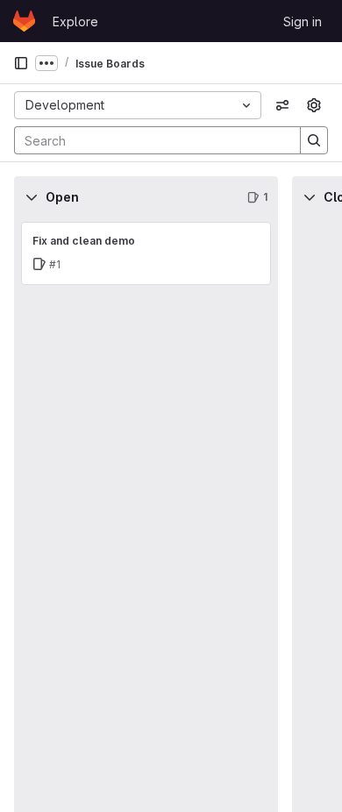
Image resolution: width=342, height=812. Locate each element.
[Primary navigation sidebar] (21, 63)
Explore (75, 21)
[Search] (314, 140)
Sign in (302, 21)
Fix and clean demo (83, 240)
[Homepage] (24, 21)
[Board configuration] (314, 105)
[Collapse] (31, 197)
